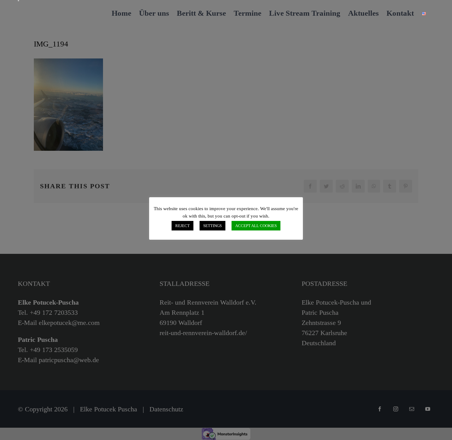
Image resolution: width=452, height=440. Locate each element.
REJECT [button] (182, 225)
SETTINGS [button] (212, 225)
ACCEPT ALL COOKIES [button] (256, 225)
